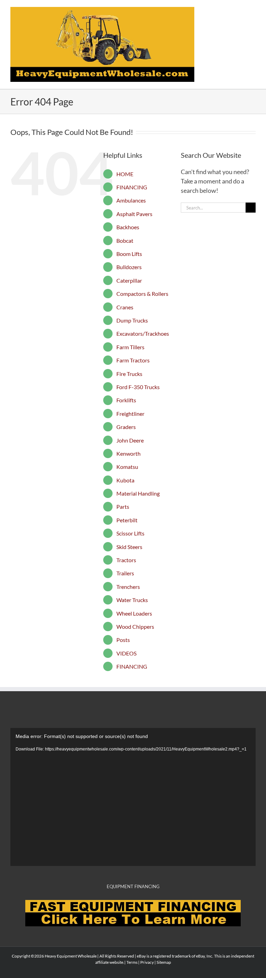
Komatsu (127, 466)
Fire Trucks (129, 373)
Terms (132, 962)
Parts (122, 506)
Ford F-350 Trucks (138, 387)
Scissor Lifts (130, 533)
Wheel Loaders (134, 613)
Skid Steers (129, 546)
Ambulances (131, 200)
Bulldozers (129, 267)
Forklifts (126, 400)
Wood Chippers (135, 626)
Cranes (124, 307)
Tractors (126, 560)
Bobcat (124, 240)
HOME (124, 174)
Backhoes (127, 227)
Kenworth (128, 453)
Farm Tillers (130, 347)
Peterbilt (127, 520)
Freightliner (130, 413)
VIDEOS (126, 653)
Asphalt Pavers (134, 214)
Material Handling (138, 493)
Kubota (125, 480)
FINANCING (131, 187)
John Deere (130, 440)
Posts (123, 639)
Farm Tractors (133, 360)
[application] (133, 797)
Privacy (147, 962)
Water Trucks (132, 600)
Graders (126, 426)
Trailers (125, 573)
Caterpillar (129, 280)
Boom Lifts (129, 253)
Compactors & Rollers (142, 293)
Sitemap (164, 962)
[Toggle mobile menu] (253, 10)
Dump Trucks (132, 320)
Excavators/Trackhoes (142, 333)
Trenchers (128, 586)
